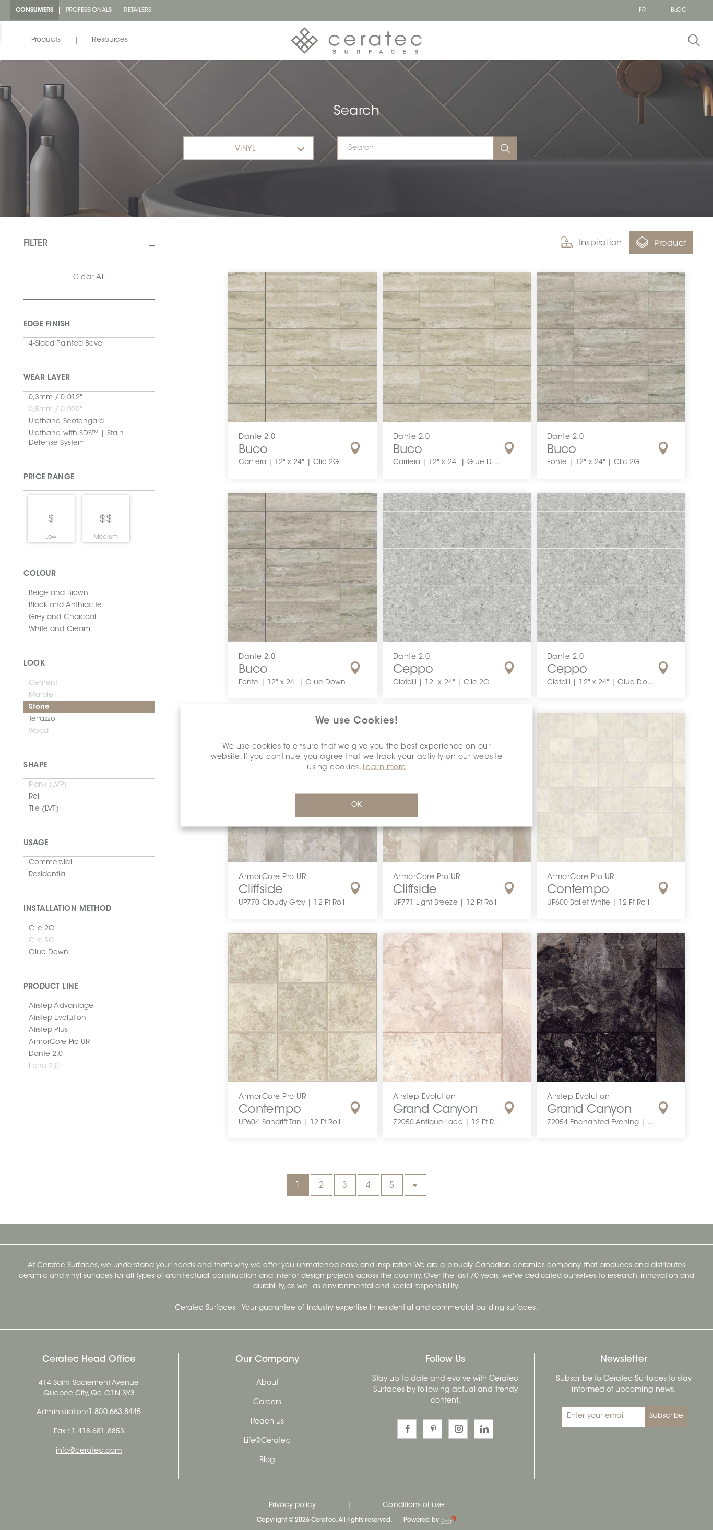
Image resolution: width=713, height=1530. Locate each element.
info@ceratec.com (89, 1451)
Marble (41, 695)
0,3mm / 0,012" (55, 397)
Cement (43, 683)
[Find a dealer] (355, 448)
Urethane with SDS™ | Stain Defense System (76, 438)
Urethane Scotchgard (66, 421)
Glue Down (49, 952)
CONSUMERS (35, 10)
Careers (267, 1402)
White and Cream (59, 629)
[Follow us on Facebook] (407, 1429)
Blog (267, 1460)
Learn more (384, 767)
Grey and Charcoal (62, 617)
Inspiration (600, 243)
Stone (39, 707)
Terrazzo (42, 719)
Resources (110, 40)
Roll (35, 797)
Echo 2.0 (44, 1066)
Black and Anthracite (65, 605)
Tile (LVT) (44, 809)
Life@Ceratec (267, 1441)
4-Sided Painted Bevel (66, 344)
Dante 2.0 (46, 1054)
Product (670, 244)
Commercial (50, 863)
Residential (48, 875)
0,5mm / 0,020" (55, 409)
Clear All (89, 277)
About (267, 1383)
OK (356, 805)
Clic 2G (42, 928)
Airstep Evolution (57, 1018)
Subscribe (666, 1416)
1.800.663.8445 (114, 1412)
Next (415, 1185)
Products (46, 40)
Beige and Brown (58, 593)
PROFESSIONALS (89, 10)
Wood (39, 731)
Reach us (267, 1422)
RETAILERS (137, 10)
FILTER (35, 243)
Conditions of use (413, 1505)
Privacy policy (292, 1505)
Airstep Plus (48, 1030)
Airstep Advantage (61, 1006)
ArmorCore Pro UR (59, 1042)
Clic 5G (42, 940)
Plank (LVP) (48, 785)
